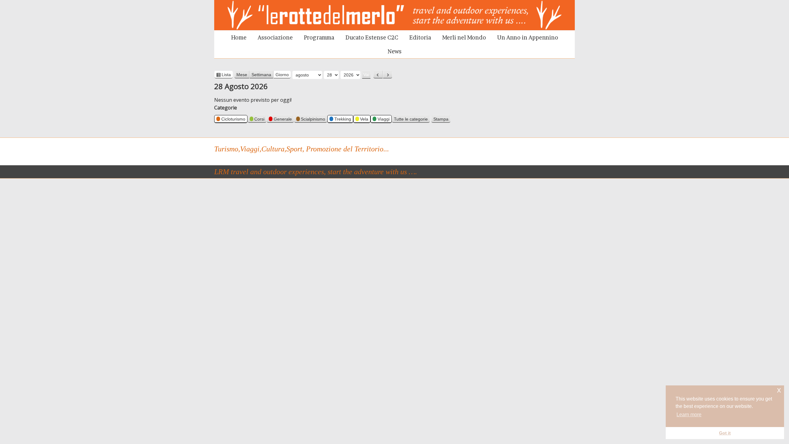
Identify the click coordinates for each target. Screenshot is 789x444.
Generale (283, 119)
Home (239, 37)
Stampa (442, 119)
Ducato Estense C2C (371, 37)
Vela (364, 119)
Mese (241, 74)
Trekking (342, 119)
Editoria (420, 37)
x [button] (779, 390)
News (395, 51)
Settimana (261, 74)
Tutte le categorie (411, 119)
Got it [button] (725, 432)
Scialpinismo (313, 119)
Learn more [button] (689, 414)
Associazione (275, 37)
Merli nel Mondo (464, 37)
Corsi (259, 119)
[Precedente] (378, 75)
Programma (319, 37)
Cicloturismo (233, 119)
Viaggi (384, 119)
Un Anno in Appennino (527, 37)
